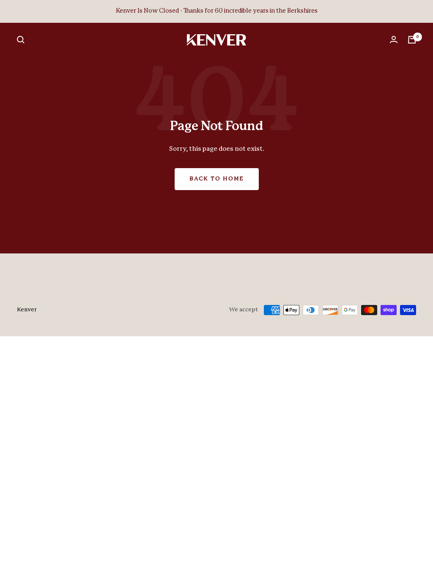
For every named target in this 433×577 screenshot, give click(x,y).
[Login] (393, 40)
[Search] (21, 40)
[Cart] (412, 40)
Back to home (216, 179)
